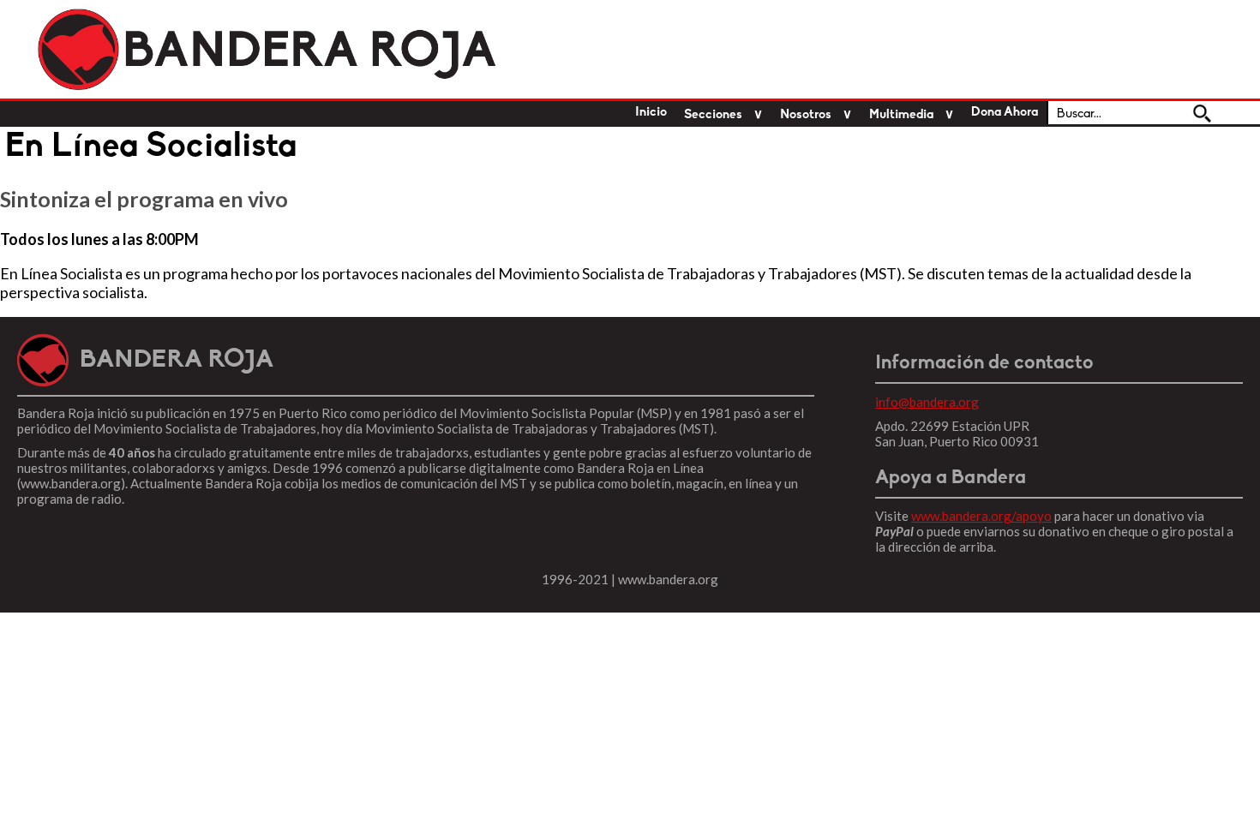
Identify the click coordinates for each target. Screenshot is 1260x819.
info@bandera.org (927, 402)
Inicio (651, 112)
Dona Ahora (1004, 112)
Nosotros (805, 115)
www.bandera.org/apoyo (981, 515)
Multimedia (901, 115)
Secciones (713, 115)
